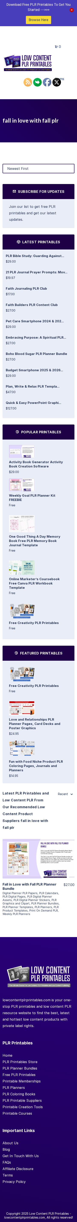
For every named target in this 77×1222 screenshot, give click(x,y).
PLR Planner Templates (18, 907)
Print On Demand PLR (43, 910)
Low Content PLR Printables (49, 1213)
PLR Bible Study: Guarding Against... (35, 256)
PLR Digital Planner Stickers (31, 900)
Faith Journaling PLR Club (26, 288)
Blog (6, 1149)
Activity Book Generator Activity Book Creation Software (36, 464)
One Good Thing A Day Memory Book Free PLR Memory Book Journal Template (34, 540)
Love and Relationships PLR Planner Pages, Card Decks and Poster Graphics (34, 723)
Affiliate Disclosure (18, 1169)
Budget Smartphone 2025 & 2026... (34, 370)
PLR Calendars (48, 893)
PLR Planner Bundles (45, 903)
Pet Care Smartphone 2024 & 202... (35, 321)
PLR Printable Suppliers (22, 1100)
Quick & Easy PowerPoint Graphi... (33, 403)
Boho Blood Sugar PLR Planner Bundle (36, 354)
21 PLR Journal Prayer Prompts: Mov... (36, 272)
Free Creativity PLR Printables (34, 623)
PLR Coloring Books (19, 1094)
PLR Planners (43, 907)
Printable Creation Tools (23, 1107)
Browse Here (38, 20)
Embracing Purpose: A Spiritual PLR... (36, 337)
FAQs (7, 1162)
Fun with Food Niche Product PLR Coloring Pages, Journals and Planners (36, 765)
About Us (10, 1143)
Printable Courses (17, 1113)
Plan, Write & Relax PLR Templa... (32, 386)
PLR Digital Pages (14, 896)
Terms (8, 1175)
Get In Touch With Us (21, 1156)
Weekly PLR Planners (16, 914)
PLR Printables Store (20, 1062)
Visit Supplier (38, 865)
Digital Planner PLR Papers (20, 893)
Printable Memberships (22, 1081)
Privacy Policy (14, 1181)
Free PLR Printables (19, 1075)
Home (7, 1055)
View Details (38, 852)
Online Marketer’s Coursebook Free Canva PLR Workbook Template (34, 583)
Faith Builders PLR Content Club (32, 305)
